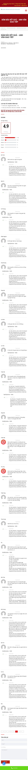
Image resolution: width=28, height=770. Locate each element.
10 (13, 731)
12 (19, 731)
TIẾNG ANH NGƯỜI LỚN (11, 28)
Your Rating (3, 747)
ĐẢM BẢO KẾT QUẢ (4, 43)
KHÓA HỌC (11, 43)
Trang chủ (3, 28)
